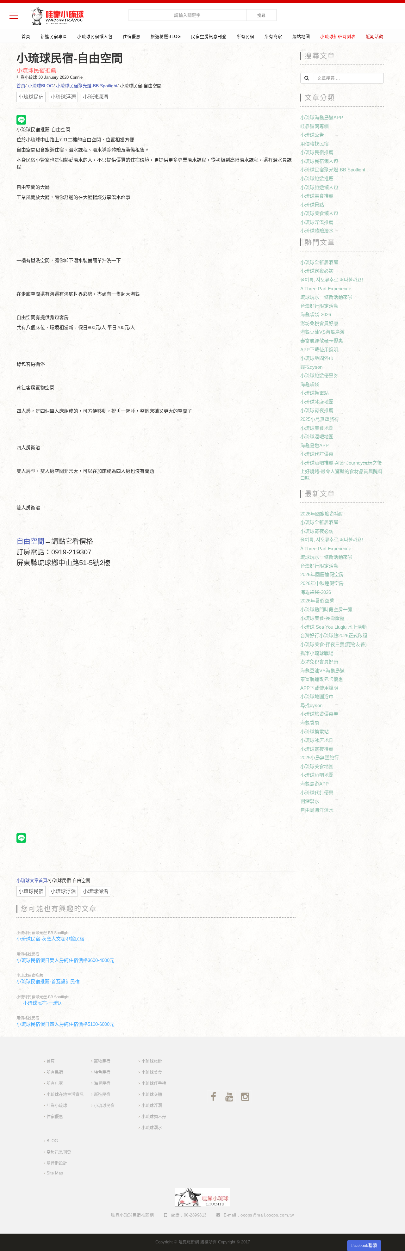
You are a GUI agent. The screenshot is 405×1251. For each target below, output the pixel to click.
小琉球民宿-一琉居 (43, 1003)
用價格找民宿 (27, 954)
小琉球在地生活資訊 (65, 1094)
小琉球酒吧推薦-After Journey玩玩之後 (341, 462)
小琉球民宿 (104, 1105)
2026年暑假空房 (317, 600)
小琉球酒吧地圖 (316, 436)
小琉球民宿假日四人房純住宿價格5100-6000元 (65, 1024)
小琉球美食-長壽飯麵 (322, 618)
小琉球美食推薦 (316, 196)
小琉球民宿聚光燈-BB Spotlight (86, 85)
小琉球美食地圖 (316, 428)
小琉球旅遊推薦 (316, 178)
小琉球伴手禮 (153, 1083)
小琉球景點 (312, 204)
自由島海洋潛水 (316, 810)
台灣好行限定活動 (319, 306)
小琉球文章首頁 (31, 880)
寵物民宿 (102, 1061)
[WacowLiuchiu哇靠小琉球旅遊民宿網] (56, 15)
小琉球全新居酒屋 (319, 262)
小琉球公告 (312, 135)
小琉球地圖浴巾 (316, 358)
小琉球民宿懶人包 (95, 36)
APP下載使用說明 (319, 349)
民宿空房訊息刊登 (209, 36)
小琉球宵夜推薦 (316, 410)
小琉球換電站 (314, 393)
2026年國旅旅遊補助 (322, 513)
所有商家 (273, 36)
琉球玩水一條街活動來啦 (326, 297)
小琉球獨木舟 (153, 1116)
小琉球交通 (151, 1094)
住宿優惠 (131, 36)
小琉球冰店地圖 (316, 401)
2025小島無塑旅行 (319, 419)
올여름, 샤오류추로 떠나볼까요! (331, 279)
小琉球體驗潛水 (316, 230)
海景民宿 (102, 1083)
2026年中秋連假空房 (322, 583)
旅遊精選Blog (166, 36)
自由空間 (30, 541)
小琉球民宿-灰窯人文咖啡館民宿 (50, 938)
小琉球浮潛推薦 (316, 222)
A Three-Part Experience (325, 288)
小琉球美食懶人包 (319, 213)
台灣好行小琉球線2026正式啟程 (333, 635)
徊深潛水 (309, 801)
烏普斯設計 (57, 1163)
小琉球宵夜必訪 (316, 271)
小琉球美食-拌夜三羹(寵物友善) (333, 644)
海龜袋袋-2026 (315, 314)
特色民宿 (102, 1072)
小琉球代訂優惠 (316, 454)
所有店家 (55, 1083)
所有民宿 (245, 36)
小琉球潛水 (151, 1127)
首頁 (26, 36)
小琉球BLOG (40, 85)
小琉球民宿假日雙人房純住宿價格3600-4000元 (65, 960)
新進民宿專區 (53, 36)
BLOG (52, 1140)
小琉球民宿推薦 (29, 975)
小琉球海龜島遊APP (321, 117)
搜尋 (261, 15)
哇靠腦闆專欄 (314, 126)
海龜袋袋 (309, 384)
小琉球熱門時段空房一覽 (326, 609)
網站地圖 (301, 36)
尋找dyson (311, 367)
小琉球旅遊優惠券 (319, 375)
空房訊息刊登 (59, 1151)
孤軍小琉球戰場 (316, 653)
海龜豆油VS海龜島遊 (322, 332)
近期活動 (374, 36)
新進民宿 (102, 1094)
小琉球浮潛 (151, 1105)
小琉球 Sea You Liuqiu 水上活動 (333, 627)
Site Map (55, 1173)
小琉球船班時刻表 (338, 36)
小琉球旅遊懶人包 (319, 187)
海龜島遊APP (314, 445)
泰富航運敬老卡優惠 (321, 340)
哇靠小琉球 (57, 1105)
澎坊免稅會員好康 (319, 323)
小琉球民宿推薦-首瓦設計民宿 (48, 981)
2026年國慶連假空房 (322, 574)
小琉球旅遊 (151, 1061)
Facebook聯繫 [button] (364, 1245)
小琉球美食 (151, 1072)
